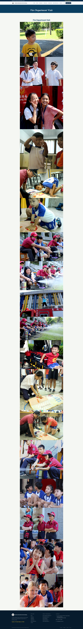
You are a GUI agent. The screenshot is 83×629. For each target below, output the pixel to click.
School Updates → (45, 618)
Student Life (32, 619)
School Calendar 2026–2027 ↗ (47, 615)
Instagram (64, 627)
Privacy (70, 627)
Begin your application (68, 0)
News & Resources (33, 621)
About (31, 615)
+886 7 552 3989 (59, 619)
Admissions (32, 618)
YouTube (67, 627)
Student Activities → (45, 619)
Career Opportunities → (46, 621)
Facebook (61, 627)
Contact (32, 622)
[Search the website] (64, 3)
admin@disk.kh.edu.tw (59, 621)
